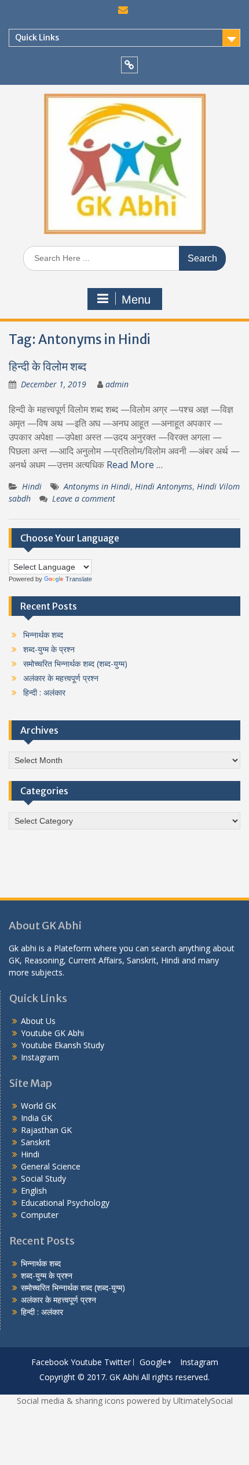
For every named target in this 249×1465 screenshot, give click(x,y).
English (34, 1190)
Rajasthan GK (46, 1129)
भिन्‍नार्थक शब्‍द (43, 634)
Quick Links (37, 37)
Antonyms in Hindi (97, 486)
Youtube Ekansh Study (62, 1045)
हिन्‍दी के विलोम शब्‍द (47, 366)
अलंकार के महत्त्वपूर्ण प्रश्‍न (60, 677)
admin (117, 384)
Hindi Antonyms (163, 486)
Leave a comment (83, 498)
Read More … (135, 464)
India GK (36, 1117)
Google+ (156, 1362)
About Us (38, 1020)
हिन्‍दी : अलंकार (44, 692)
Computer (39, 1214)
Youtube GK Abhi (52, 1032)
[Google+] (129, 65)
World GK (38, 1105)
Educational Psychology (65, 1202)
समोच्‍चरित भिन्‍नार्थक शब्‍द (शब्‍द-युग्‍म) (75, 663)
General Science (50, 1166)
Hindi (32, 486)
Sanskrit (35, 1142)
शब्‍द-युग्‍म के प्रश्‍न (49, 649)
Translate (78, 578)
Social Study (43, 1178)
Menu (136, 299)
